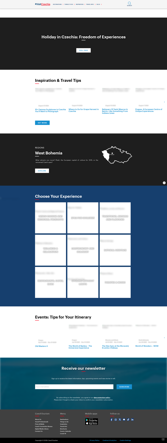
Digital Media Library (42, 429)
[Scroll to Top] (163, 439)
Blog (98, 4)
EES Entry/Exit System (75, 15)
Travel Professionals (41, 421)
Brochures (63, 429)
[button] (129, 4)
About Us (38, 419)
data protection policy (102, 397)
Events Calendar (65, 431)
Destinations (57, 4)
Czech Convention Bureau (43, 426)
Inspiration (79, 4)
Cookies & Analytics (109, 440)
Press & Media (39, 424)
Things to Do (68, 4)
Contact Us (39, 431)
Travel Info (90, 4)
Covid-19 (63, 433)
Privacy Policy (94, 440)
